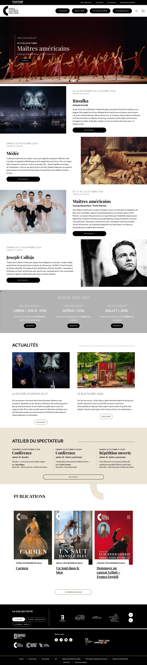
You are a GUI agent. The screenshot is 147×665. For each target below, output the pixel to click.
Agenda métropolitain (127, 2)
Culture (18, 619)
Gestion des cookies (81, 662)
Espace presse (33, 658)
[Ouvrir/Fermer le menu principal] (143, 10)
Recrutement (46, 658)
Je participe (99, 2)
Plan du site (66, 662)
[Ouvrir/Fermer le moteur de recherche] (136, 10)
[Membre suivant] (131, 620)
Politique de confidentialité (120, 658)
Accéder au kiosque (73, 592)
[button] (69, 81)
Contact (21, 658)
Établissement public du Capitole (71, 658)
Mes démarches (86, 2)
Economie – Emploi (21, 624)
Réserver (30, 326)
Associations (111, 2)
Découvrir (40, 422)
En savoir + (89, 130)
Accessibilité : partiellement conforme (97, 658)
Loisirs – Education (36, 619)
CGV (55, 658)
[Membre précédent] (131, 615)
